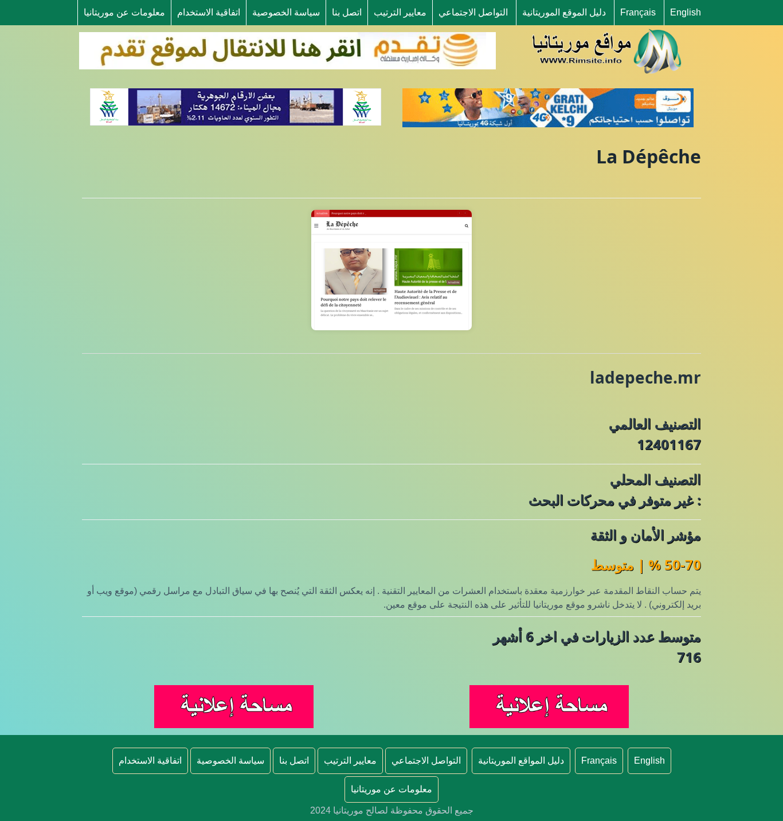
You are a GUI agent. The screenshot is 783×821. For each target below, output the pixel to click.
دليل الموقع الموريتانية (564, 12)
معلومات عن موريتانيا (124, 12)
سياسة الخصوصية (286, 12)
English (685, 12)
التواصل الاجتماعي (473, 12)
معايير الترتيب (400, 12)
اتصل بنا (347, 12)
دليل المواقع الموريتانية (521, 760)
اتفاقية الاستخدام (208, 12)
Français (638, 12)
